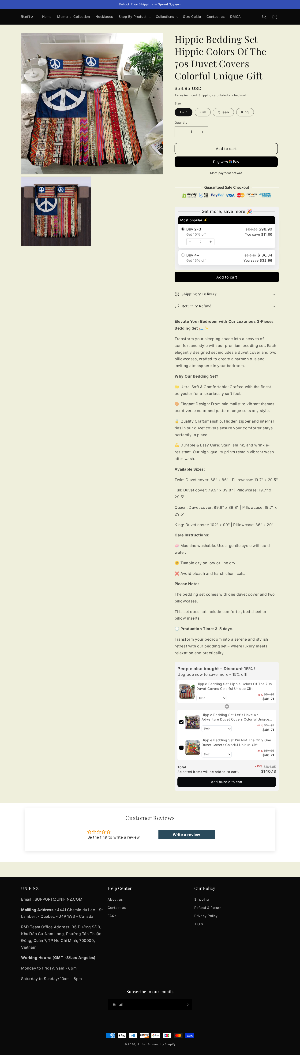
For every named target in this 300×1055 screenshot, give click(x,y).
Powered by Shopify (162, 1044)
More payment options (226, 173)
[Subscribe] (187, 1004)
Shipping (205, 95)
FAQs (112, 916)
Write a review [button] (186, 834)
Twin (184, 112)
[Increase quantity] (210, 241)
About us (115, 899)
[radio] (226, 232)
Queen (223, 112)
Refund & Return (207, 907)
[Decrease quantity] (190, 241)
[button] (134, 17)
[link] (187, 691)
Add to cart (226, 277)
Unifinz (142, 1044)
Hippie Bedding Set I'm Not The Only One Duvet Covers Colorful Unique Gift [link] (236, 742)
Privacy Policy (206, 916)
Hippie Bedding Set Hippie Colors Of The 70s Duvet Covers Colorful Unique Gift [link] (234, 686)
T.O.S (198, 924)
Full (203, 112)
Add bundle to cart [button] (227, 782)
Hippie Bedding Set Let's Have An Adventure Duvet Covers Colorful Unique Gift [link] (235, 717)
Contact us (117, 907)
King (245, 112)
